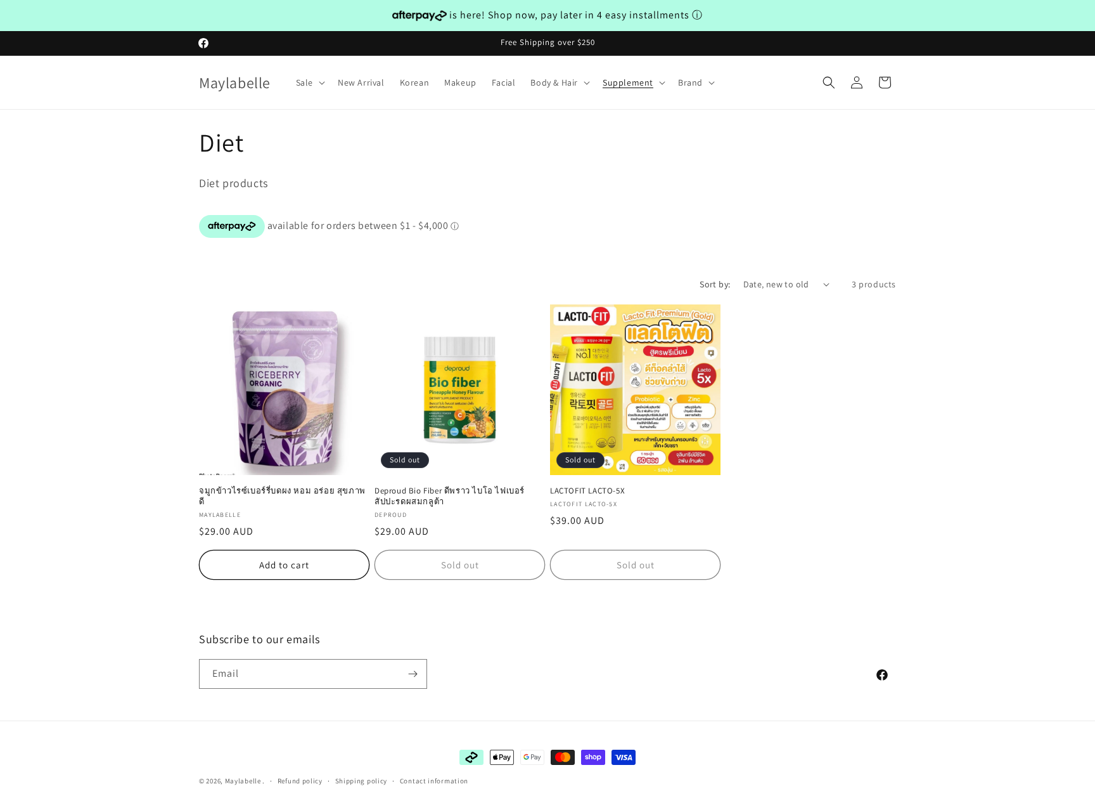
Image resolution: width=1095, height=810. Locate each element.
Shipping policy (361, 780)
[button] (309, 82)
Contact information (434, 780)
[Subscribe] (412, 674)
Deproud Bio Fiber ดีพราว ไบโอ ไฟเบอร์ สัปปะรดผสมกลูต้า (450, 496)
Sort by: (715, 284)
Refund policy (300, 780)
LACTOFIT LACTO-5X (587, 491)
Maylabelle (243, 780)
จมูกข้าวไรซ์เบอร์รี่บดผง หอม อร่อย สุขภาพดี (282, 496)
